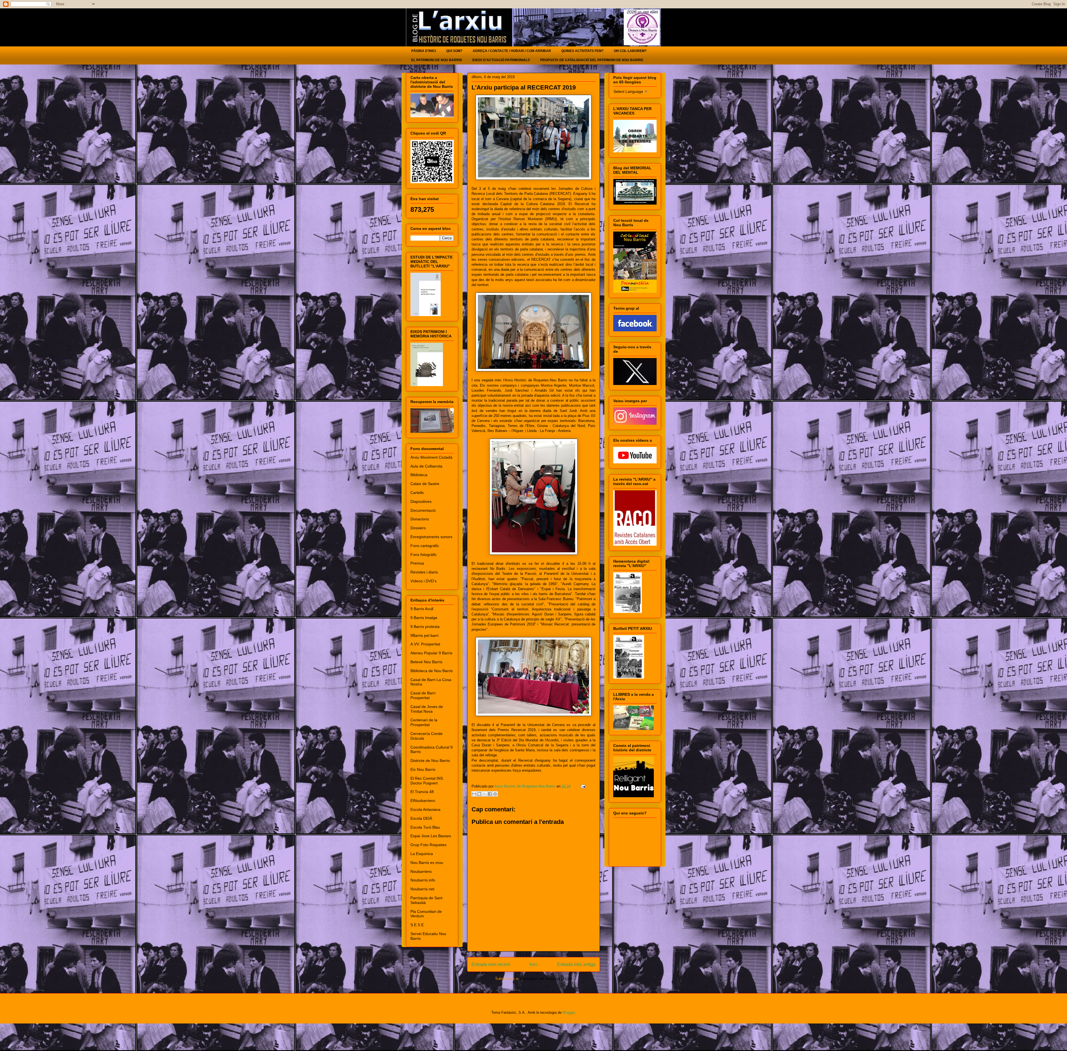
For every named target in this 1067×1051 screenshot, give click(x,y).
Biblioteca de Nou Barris (431, 671)
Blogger (569, 1012)
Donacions (419, 519)
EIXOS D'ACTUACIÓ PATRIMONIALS (501, 60)
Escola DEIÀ (421, 818)
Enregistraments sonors (431, 537)
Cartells (417, 492)
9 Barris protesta (425, 626)
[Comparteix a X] (484, 794)
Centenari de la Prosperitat (423, 722)
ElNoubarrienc (422, 800)
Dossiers (418, 528)
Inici (534, 964)
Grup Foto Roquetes (428, 845)
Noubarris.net (422, 889)
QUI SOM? (454, 51)
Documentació (423, 510)
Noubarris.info (422, 880)
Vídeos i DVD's (423, 581)
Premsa (417, 563)
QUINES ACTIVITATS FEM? (582, 51)
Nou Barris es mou (426, 862)
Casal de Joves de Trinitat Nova (426, 709)
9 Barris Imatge (423, 617)
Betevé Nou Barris (426, 662)
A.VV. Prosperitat (425, 644)
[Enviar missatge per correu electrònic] (582, 786)
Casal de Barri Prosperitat (422, 695)
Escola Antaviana (425, 809)
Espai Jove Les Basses (430, 836)
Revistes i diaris (424, 572)
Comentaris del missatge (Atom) (546, 979)
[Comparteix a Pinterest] (495, 794)
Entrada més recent (491, 964)
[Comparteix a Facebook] (490, 794)
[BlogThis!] (479, 794)
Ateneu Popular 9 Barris (431, 653)
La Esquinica (421, 853)
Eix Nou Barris (422, 769)
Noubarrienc (421, 871)
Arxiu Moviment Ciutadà (431, 457)
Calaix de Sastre (424, 483)
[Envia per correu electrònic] (474, 794)
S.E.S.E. (417, 925)
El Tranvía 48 (422, 791)
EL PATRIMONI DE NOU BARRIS (436, 60)
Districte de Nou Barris (430, 760)
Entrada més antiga (576, 964)
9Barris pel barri (424, 635)
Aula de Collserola (426, 466)
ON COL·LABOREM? (630, 51)
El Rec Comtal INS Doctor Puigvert (426, 780)
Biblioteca (418, 475)
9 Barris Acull (421, 609)
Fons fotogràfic (423, 554)
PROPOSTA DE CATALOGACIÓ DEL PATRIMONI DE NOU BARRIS (591, 60)
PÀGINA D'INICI (423, 51)
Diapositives (421, 501)
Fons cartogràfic (424, 545)
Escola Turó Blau (425, 827)
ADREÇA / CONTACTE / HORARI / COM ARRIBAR (512, 51)
